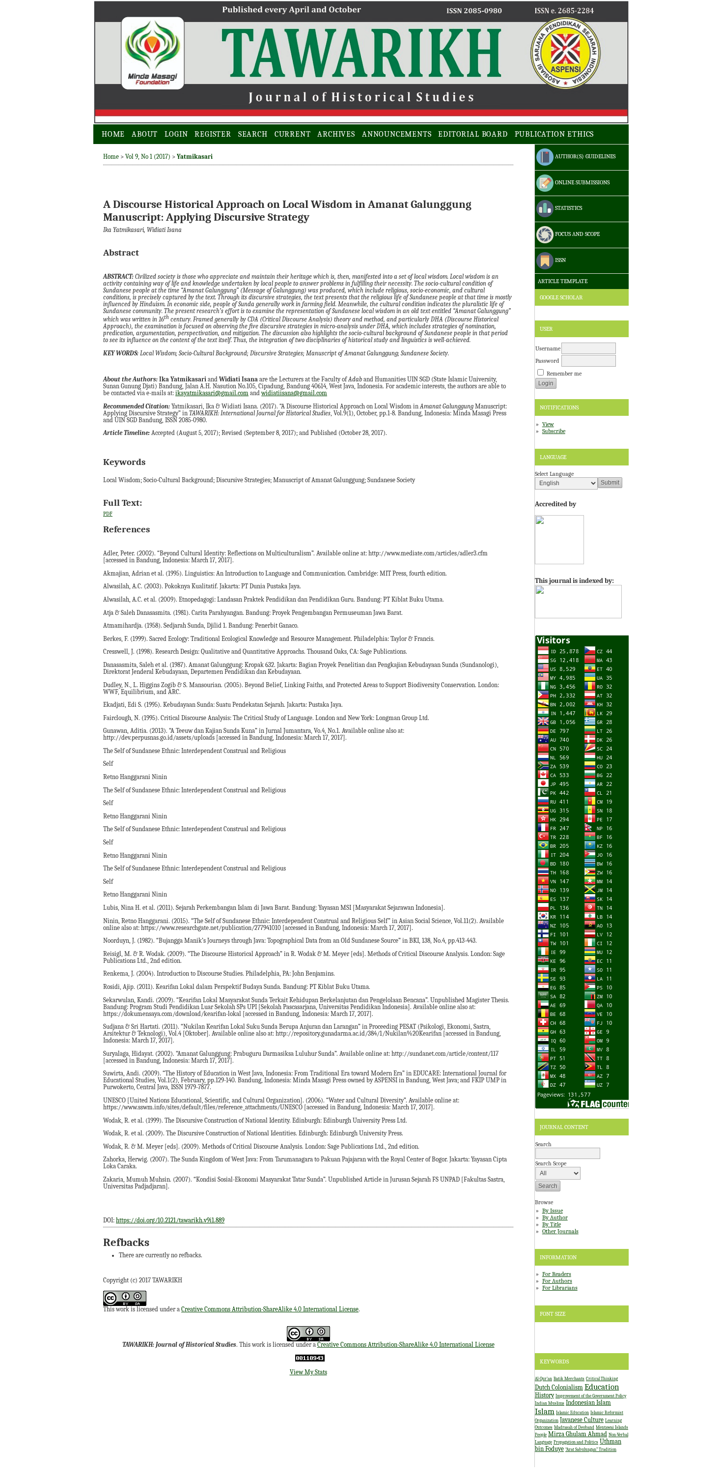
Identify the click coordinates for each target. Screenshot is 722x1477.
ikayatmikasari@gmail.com (212, 393)
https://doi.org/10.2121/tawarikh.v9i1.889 (170, 1220)
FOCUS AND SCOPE (577, 234)
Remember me (564, 373)
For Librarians (560, 1287)
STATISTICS (568, 208)
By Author (555, 1217)
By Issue (552, 1210)
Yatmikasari (195, 156)
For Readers (556, 1274)
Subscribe (553, 431)
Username (547, 348)
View (548, 424)
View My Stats (308, 1372)
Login (176, 134)
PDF (107, 514)
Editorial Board (472, 134)
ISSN (560, 260)
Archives (336, 134)
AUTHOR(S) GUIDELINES (584, 156)
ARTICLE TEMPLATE (561, 281)
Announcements (397, 134)
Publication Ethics (554, 134)
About (145, 134)
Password (547, 360)
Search (253, 134)
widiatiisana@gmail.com (294, 393)
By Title (551, 1224)
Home (113, 134)
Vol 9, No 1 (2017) (147, 156)
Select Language (554, 473)
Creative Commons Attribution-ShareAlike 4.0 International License (270, 1309)
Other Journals (560, 1231)
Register (212, 134)
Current (293, 134)
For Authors (557, 1280)
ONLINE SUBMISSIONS (582, 182)
